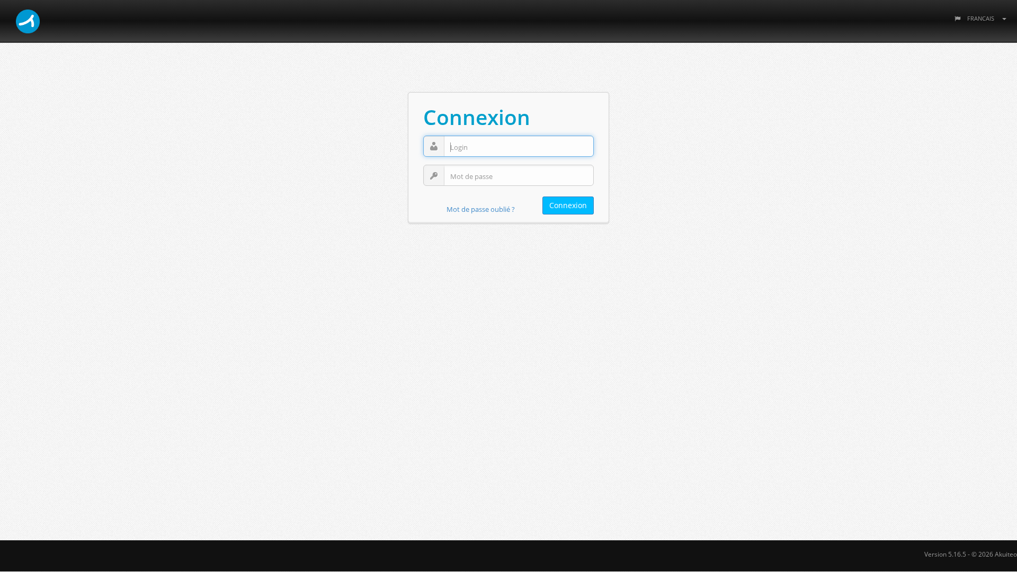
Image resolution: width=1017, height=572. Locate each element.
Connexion (568, 205)
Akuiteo (1006, 554)
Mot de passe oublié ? (481, 209)
